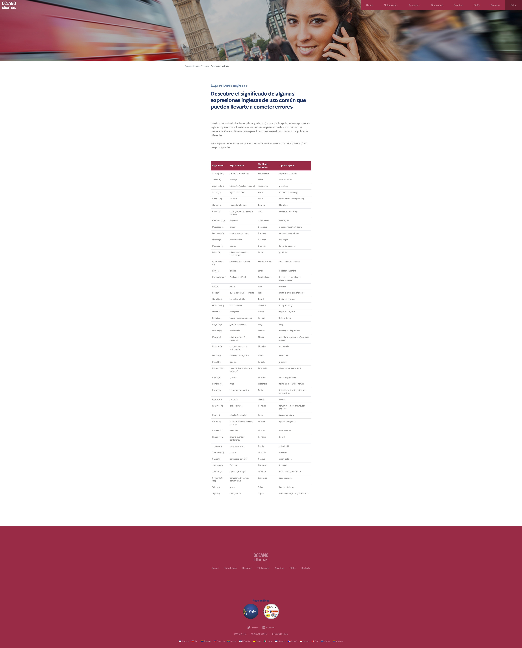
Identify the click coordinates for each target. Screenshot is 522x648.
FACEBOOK (270, 628)
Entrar (513, 5)
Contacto (495, 5)
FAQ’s (477, 5)
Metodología (390, 5)
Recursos (413, 5)
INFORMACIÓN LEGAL (280, 634)
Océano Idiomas (192, 66)
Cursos (369, 5)
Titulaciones (437, 5)
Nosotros (458, 5)
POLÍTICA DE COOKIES (259, 634)
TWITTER (254, 628)
